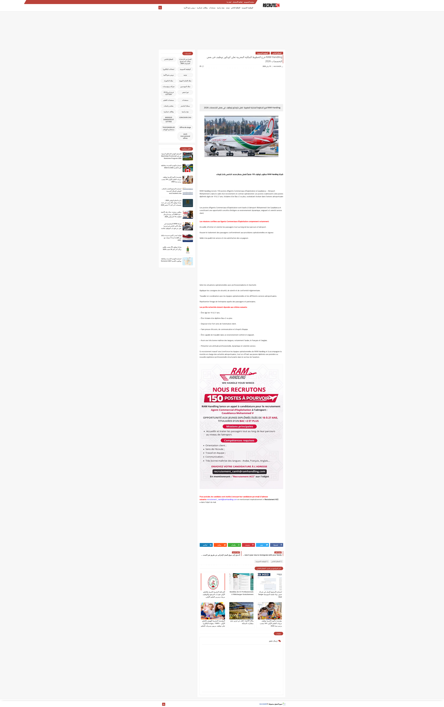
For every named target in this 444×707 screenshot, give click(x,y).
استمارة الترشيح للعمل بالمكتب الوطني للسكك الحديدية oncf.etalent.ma (171, 191)
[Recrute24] (160, 2)
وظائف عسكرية (202, 8)
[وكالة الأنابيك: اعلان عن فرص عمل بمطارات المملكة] (241, 610)
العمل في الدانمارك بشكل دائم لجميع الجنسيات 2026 (185, 61)
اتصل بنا (229, 2)
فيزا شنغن (185, 92)
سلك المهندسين (185, 86)
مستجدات (212, 8)
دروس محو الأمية (189, 8)
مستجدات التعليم (168, 100)
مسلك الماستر (185, 106)
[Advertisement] (222, 31)
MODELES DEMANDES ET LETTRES (168, 119)
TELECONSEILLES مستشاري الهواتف (169, 128)
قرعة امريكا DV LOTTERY (169, 93)
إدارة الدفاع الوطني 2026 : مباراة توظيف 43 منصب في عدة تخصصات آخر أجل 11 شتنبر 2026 (171, 202)
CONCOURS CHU (185, 117)
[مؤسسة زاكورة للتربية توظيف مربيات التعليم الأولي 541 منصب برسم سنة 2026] (270, 610)
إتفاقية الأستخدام (237, 2)
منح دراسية (221, 8)
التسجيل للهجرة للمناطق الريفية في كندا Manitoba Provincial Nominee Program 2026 (171, 156)
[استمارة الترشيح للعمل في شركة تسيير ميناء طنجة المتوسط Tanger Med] (270, 581)
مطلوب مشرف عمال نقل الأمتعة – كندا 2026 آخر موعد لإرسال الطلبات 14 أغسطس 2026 (171, 214)
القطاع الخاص (235, 8)
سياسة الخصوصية (249, 2)
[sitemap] (163, 704)
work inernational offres (185, 136)
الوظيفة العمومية (247, 8)
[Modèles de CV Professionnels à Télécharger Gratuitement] (241, 581)
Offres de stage (185, 127)
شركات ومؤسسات (168, 86)
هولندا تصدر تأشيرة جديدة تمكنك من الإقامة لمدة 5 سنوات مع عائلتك (171, 237)
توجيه (228, 8)
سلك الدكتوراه (168, 81)
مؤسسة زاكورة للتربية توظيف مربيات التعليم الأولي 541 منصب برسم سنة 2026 (271, 623)
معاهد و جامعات (168, 106)
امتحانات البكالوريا (168, 69)
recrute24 (263, 704)
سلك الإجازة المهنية (185, 81)
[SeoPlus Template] (284, 704)
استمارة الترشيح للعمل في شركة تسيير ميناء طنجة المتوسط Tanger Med (270, 594)
